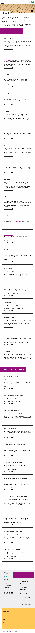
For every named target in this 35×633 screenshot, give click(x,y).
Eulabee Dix (6, 96)
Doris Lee (5, 199)
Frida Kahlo (20, 117)
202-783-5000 (6, 587)
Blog (4, 619)
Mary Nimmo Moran (10, 466)
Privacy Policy (3, 632)
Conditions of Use (7, 632)
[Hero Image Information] (32, 11)
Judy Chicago (8, 60)
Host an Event (6, 611)
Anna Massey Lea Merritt (8, 235)
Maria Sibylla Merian (18, 221)
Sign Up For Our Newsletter (24, 574)
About (4, 616)
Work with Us (5, 614)
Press (4, 622)
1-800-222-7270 (7, 589)
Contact (4, 625)
